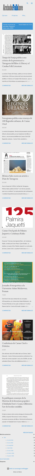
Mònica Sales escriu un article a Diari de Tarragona (15, 177)
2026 (5, 437)
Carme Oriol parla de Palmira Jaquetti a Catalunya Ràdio (14, 232)
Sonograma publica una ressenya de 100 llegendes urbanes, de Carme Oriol (17, 121)
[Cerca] (27, 3)
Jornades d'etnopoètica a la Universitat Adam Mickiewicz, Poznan (14, 288)
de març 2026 (10, 450)
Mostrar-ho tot (25, 24)
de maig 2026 (10, 445)
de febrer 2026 (10, 453)
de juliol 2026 (10, 440)
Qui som (4, 15)
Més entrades (28, 432)
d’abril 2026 (9, 448)
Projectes (15, 15)
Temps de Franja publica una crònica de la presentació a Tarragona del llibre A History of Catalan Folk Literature (16, 62)
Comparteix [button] (6, 85)
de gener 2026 (10, 455)
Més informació (27, 85)
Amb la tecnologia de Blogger (18, 468)
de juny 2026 (10, 442)
